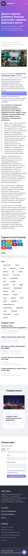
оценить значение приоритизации (11, 77)
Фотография (17, 351)
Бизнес (15, 333)
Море (4, 330)
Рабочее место (20, 44)
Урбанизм (6, 362)
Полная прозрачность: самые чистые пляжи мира (14, 369)
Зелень (13, 44)
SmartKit (18, 553)
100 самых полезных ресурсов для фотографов (13, 347)
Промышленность (12, 330)
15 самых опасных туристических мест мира (12, 358)
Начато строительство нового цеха (13, 337)
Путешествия (17, 353)
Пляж (11, 351)
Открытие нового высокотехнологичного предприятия (14, 327)
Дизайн (5, 44)
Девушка (6, 351)
